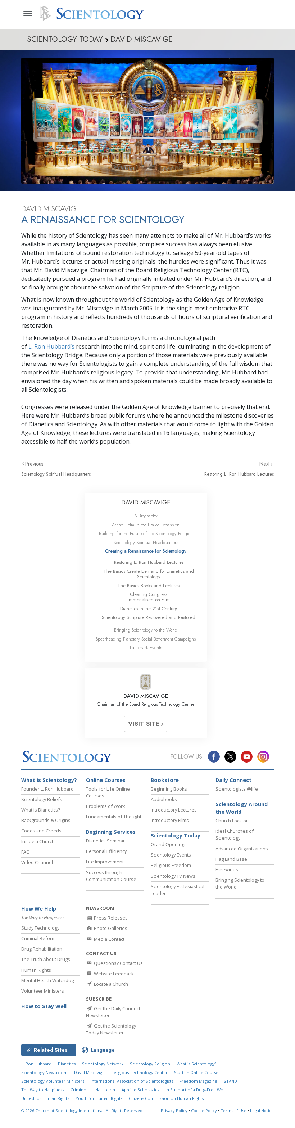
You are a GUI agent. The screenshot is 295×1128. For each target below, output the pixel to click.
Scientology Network (102, 1063)
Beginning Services (111, 831)
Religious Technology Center (139, 1072)
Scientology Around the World (241, 808)
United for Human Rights (45, 1098)
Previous (34, 463)
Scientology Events (171, 854)
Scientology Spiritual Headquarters (56, 474)
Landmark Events (146, 647)
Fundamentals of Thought (113, 816)
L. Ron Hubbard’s (51, 346)
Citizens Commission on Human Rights (166, 1098)
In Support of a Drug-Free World (197, 1089)
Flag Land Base (231, 859)
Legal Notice (262, 1110)
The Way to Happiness (42, 1089)
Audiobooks (164, 799)
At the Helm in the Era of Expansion (146, 524)
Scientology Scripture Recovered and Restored (148, 617)
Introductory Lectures (174, 809)
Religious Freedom (171, 865)
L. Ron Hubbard (36, 1063)
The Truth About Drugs (45, 959)
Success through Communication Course (111, 875)
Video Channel (37, 862)
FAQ (25, 852)
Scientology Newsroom (44, 1072)
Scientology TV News (173, 876)
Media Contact (108, 939)
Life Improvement (105, 861)
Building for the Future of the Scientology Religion (146, 533)
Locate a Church (110, 984)
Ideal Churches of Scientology (234, 834)
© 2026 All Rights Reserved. (82, 1110)
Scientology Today (175, 835)
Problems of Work (105, 806)
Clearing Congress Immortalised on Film (149, 597)
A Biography (146, 515)
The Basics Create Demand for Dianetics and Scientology (149, 574)
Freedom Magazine (198, 1081)
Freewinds (226, 869)
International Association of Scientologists (132, 1081)
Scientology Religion (150, 1063)
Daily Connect (233, 780)
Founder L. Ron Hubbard (47, 789)
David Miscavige (89, 1072)
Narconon (105, 1089)
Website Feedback (113, 973)
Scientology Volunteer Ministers (52, 1081)
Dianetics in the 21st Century (148, 608)
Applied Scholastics (140, 1089)
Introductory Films (170, 820)
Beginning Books (169, 789)
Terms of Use (233, 1110)
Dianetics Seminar (105, 840)
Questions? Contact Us (118, 963)
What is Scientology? (49, 780)
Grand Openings (169, 844)
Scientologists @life (236, 789)
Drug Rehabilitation (41, 948)
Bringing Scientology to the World (145, 629)
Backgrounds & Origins (46, 820)
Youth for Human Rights (99, 1098)
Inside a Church (38, 841)
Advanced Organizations (241, 848)
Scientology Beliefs (41, 799)
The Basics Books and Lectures (149, 585)
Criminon (80, 1089)
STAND (230, 1081)
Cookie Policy (204, 1110)
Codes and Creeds (41, 830)
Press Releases (110, 917)
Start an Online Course (196, 1072)
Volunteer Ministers (42, 991)
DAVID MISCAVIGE (145, 502)
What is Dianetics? (40, 809)
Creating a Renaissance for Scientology (145, 551)
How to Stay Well (44, 1006)
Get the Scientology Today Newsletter (111, 1029)
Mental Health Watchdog (47, 980)
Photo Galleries (110, 928)
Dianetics (67, 1063)
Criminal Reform (38, 938)
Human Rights (36, 970)
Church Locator (231, 820)
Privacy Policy (174, 1110)
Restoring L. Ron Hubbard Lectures (239, 474)
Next (265, 463)
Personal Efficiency (106, 851)
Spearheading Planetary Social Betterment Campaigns (146, 638)
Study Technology (40, 928)
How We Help (38, 908)
